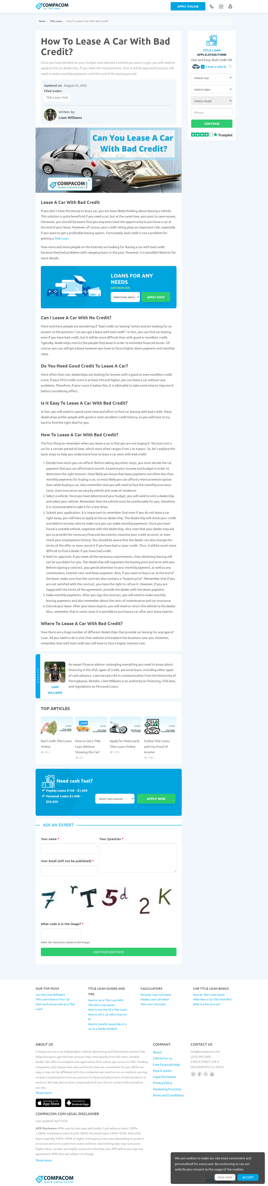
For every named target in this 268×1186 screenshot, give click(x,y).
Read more (225, 1177)
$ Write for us (162, 1058)
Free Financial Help (166, 1064)
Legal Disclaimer (164, 1077)
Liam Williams (70, 117)
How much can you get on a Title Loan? (55, 1006)
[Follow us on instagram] (193, 1074)
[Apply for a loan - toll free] (212, 6)
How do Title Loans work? (209, 994)
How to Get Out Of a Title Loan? (107, 1009)
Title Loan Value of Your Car (53, 999)
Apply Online (188, 6)
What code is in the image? (62, 924)
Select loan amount (125, 297)
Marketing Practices (167, 1089)
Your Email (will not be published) (67, 861)
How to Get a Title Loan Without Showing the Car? (87, 746)
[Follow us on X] (205, 1074)
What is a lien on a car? (206, 1004)
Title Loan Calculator (153, 1004)
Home (42, 21)
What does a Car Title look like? (212, 999)
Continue (211, 123)
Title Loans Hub (57, 97)
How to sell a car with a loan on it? (107, 1017)
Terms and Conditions (168, 1095)
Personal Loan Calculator (155, 994)
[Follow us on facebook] (199, 1074)
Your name (50, 839)
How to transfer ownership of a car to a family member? (107, 1026)
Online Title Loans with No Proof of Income (157, 746)
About (157, 1052)
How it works (162, 1071)
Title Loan (61, 238)
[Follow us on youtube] (212, 1074)
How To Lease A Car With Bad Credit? (88, 21)
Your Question (111, 839)
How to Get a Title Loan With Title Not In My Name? (105, 1002)
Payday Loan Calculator (154, 999)
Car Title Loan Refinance (50, 994)
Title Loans (56, 21)
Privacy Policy (162, 1083)
